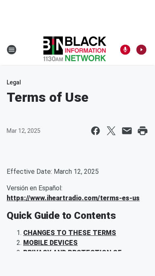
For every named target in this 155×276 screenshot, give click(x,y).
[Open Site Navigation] (12, 50)
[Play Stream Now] (141, 50)
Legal (14, 82)
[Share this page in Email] (127, 131)
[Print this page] (142, 131)
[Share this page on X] (111, 131)
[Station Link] (74, 49)
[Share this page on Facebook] (95, 131)
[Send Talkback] (125, 50)
